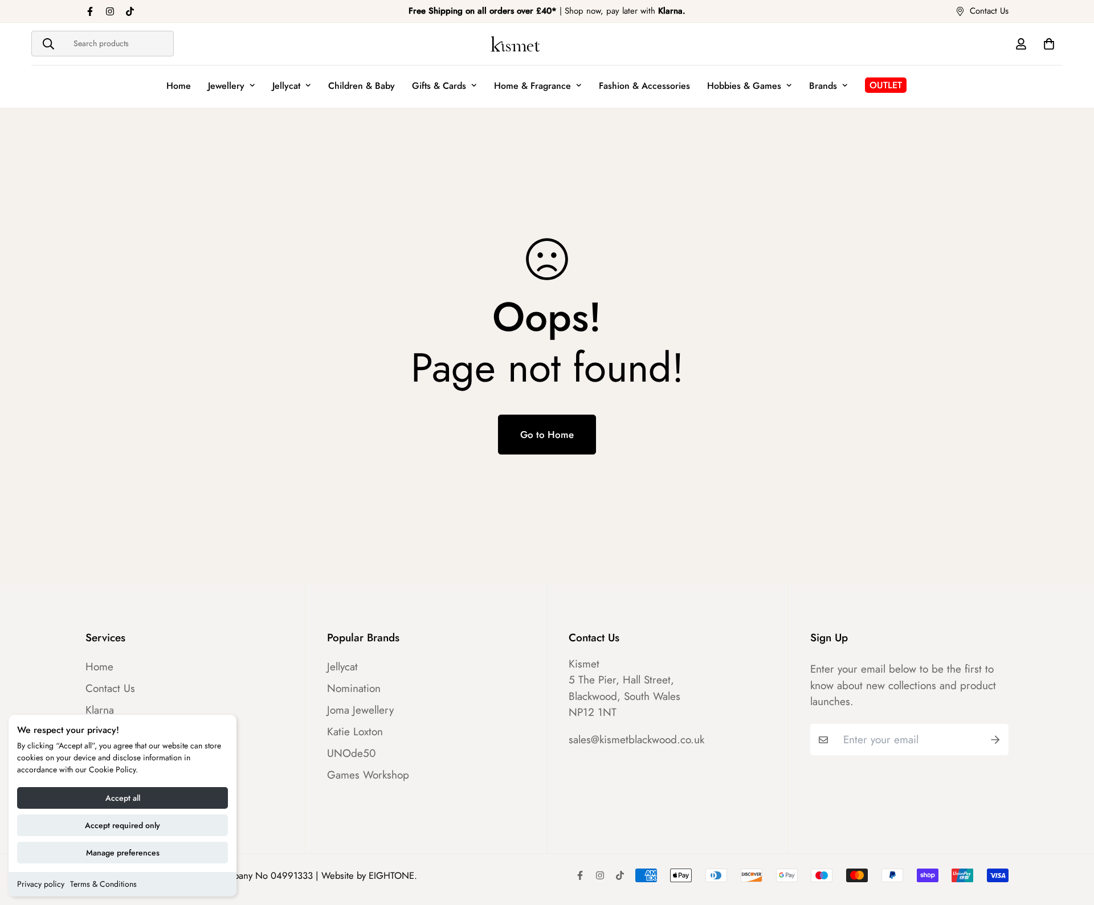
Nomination (354, 688)
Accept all (122, 798)
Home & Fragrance (532, 85)
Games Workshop (368, 775)
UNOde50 (351, 753)
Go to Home (547, 434)
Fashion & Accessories (644, 85)
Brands (823, 85)
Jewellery (226, 85)
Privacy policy (40, 884)
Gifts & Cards (439, 85)
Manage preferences (123, 852)
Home (178, 85)
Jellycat (286, 85)
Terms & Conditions (103, 884)
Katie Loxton (355, 732)
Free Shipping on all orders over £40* (483, 11)
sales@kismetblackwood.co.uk (636, 739)
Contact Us (110, 688)
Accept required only (122, 825)
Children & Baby (361, 85)
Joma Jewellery (360, 710)
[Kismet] (547, 44)
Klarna (99, 710)
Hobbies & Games (744, 85)
